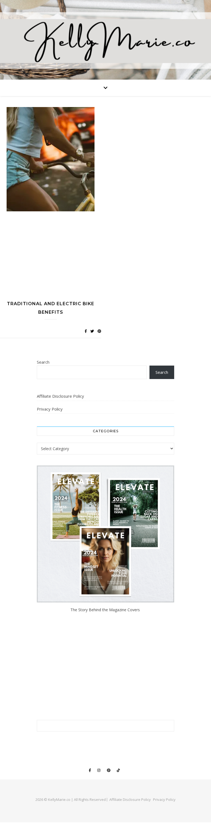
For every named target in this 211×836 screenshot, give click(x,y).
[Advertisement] (50, 256)
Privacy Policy (50, 409)
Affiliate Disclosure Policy (60, 396)
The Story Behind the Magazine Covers (105, 609)
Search (43, 362)
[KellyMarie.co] (105, 40)
